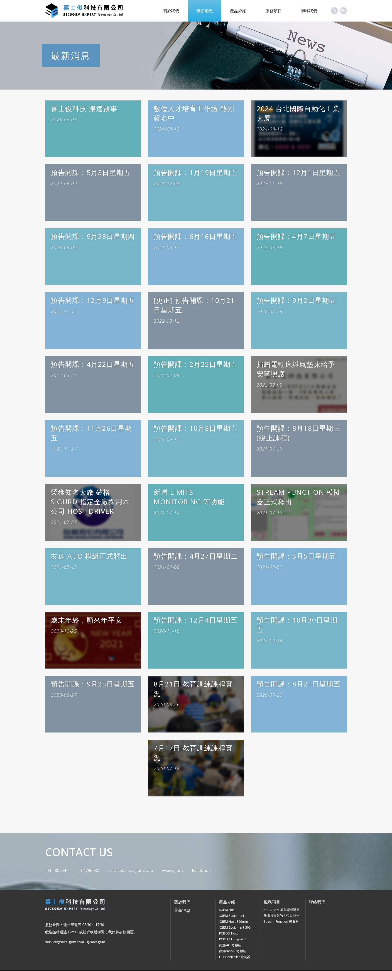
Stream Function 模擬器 (281, 921)
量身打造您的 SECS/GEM (281, 915)
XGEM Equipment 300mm (238, 927)
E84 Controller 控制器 (234, 957)
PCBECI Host (228, 933)
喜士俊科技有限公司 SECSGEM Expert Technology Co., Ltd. (84, 10)
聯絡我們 (309, 10)
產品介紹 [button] (238, 10)
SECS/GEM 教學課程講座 (281, 910)
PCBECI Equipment (233, 939)
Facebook (201, 870)
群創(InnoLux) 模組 (232, 951)
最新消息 (204, 10)
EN (343, 10)
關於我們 (171, 10)
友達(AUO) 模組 (230, 945)
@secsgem (172, 870)
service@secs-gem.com (130, 870)
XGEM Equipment (231, 915)
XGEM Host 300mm (233, 921)
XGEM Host (227, 910)
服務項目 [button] (273, 10)
